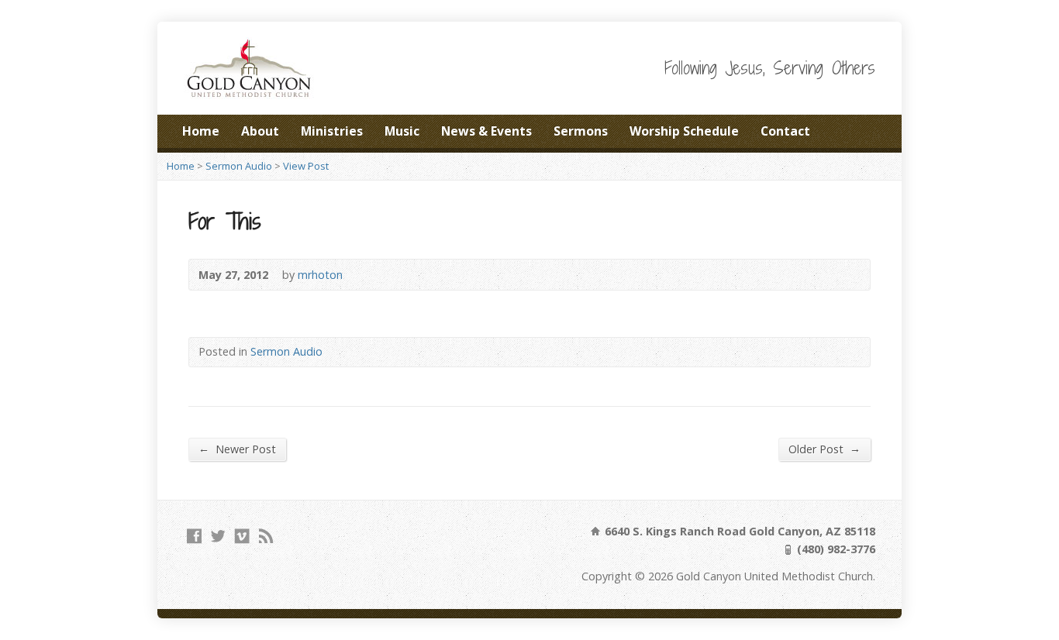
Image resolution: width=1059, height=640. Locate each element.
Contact (785, 130)
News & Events (486, 130)
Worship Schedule (684, 130)
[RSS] (266, 535)
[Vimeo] (242, 535)
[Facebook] (194, 535)
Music (402, 130)
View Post (306, 166)
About (260, 130)
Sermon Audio (238, 166)
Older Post (824, 448)
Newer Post (237, 448)
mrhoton (320, 274)
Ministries (332, 130)
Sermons (581, 130)
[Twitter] (218, 535)
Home (200, 130)
